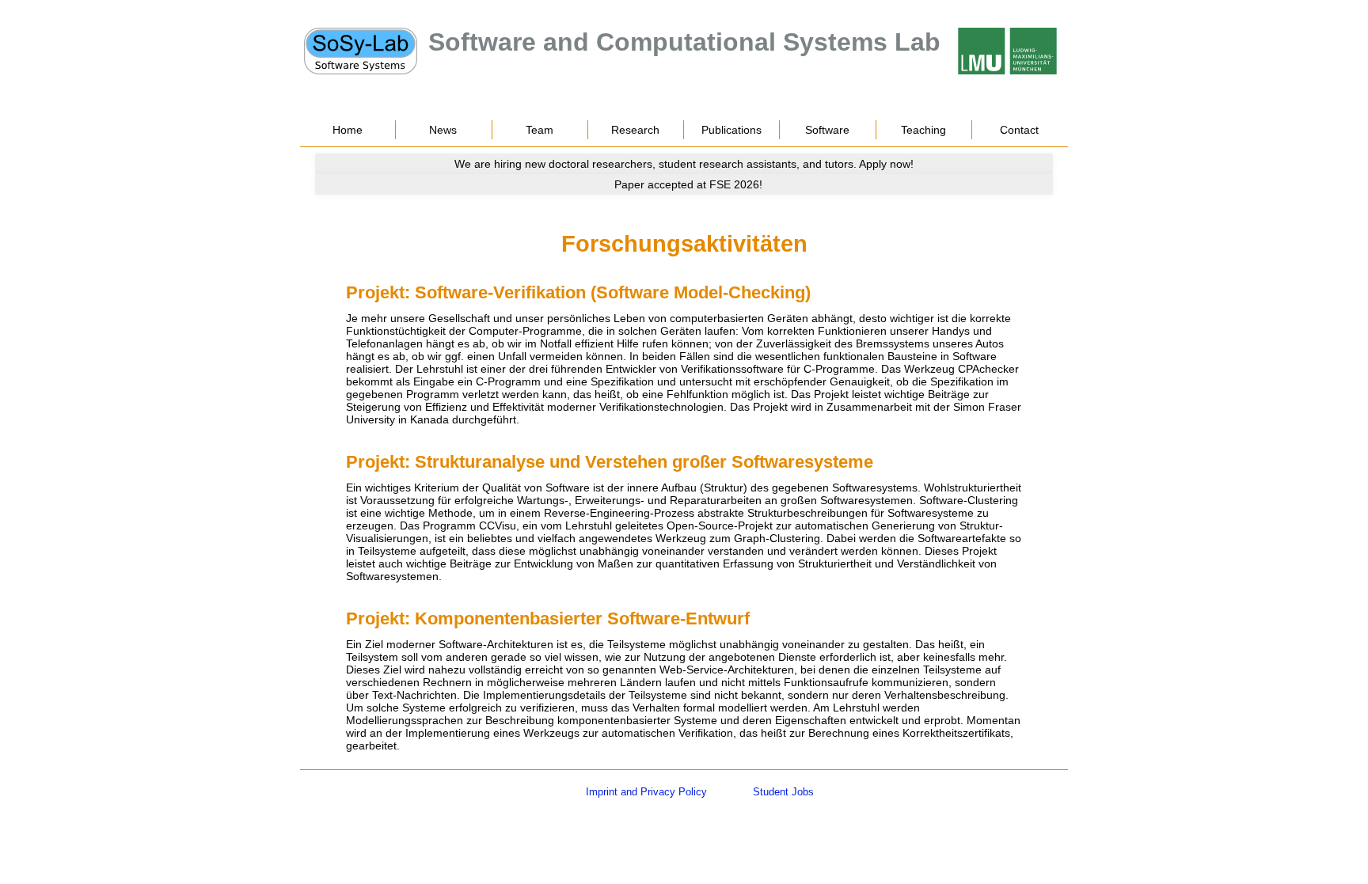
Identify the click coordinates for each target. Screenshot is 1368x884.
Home (347, 129)
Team (539, 129)
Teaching (923, 129)
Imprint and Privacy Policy (646, 792)
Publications (731, 129)
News (443, 129)
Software (827, 129)
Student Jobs (783, 792)
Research (635, 129)
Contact (1019, 129)
